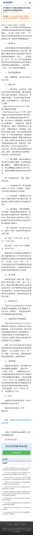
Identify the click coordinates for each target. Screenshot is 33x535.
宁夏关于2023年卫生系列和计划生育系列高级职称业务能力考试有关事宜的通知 (16, 483)
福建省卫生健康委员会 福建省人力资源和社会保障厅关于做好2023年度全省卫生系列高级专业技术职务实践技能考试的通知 (16, 493)
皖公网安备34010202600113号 (16, 530)
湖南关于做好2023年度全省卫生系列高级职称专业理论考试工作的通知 (16, 513)
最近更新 (5, 459)
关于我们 (9, 524)
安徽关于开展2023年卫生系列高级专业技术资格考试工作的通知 (16, 499)
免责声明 (24, 524)
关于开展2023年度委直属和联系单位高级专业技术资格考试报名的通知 (16, 503)
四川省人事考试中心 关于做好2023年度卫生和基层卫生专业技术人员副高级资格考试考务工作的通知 (16, 478)
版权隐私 (16, 524)
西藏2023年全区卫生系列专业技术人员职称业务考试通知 (16, 508)
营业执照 (17, 532)
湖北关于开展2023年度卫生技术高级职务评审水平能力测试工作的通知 (16, 488)
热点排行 (5, 463)
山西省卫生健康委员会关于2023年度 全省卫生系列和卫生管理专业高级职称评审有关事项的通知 (16, 469)
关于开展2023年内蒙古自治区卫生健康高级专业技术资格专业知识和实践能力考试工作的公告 (16, 473)
